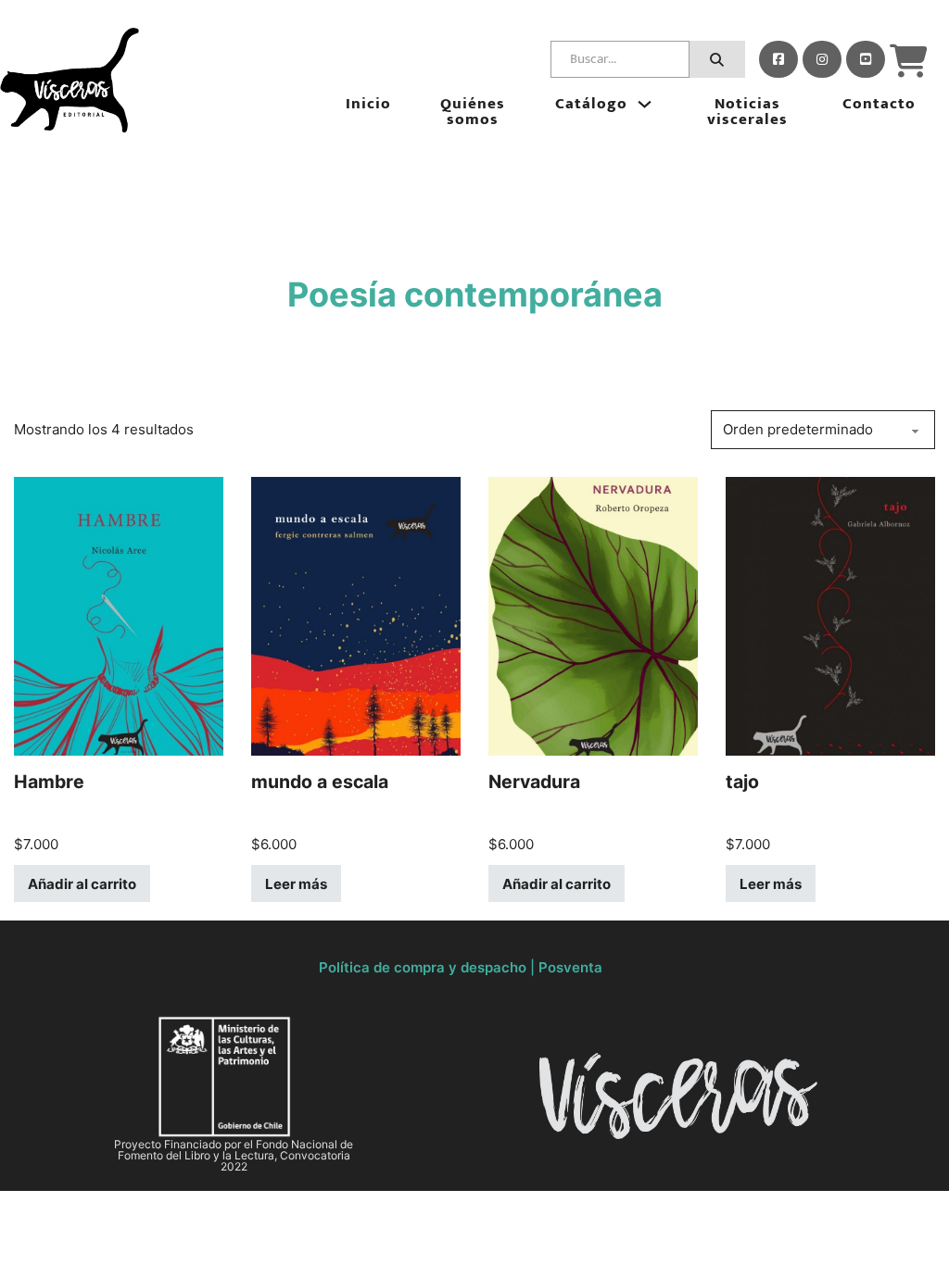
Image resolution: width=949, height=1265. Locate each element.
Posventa (570, 967)
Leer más (296, 884)
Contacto (879, 104)
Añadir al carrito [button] (82, 884)
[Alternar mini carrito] (909, 61)
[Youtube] (865, 59)
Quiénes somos (472, 112)
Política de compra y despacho (422, 967)
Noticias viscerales (747, 112)
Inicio (368, 104)
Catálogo (591, 104)
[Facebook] (778, 59)
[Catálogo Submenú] (644, 104)
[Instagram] (822, 59)
